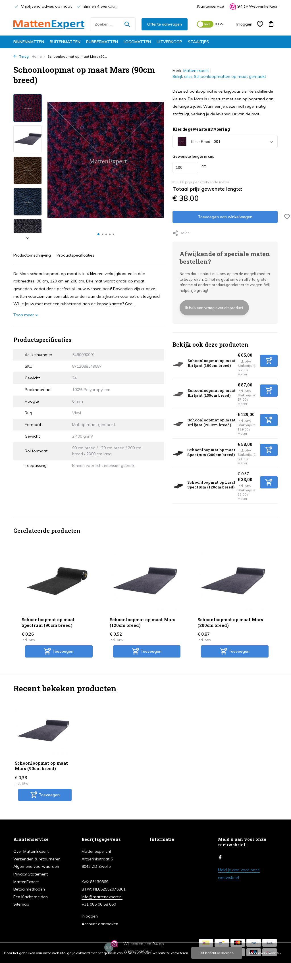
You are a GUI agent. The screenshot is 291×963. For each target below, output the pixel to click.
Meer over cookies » (265, 953)
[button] (98, 234)
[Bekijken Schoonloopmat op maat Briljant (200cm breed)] (177, 423)
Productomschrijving (32, 255)
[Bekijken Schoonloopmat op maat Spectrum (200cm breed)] (177, 453)
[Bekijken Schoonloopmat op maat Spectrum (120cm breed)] (177, 486)
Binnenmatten (28, 41)
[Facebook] (220, 857)
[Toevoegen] (269, 361)
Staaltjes (198, 41)
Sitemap (21, 904)
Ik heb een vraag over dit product (214, 307)
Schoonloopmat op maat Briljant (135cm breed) (212, 393)
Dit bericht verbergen (217, 953)
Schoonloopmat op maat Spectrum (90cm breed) (48, 622)
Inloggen (90, 916)
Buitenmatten (65, 41)
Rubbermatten (102, 41)
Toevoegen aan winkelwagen (225, 216)
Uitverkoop (169, 41)
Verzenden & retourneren (37, 859)
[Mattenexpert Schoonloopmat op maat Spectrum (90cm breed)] (57, 581)
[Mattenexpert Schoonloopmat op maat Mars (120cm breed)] (145, 581)
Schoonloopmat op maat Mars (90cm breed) (41, 765)
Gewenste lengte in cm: (193, 156)
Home (37, 56)
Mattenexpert (196, 70)
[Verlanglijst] (260, 24)
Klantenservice (210, 6)
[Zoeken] (127, 24)
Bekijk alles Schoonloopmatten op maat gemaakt (219, 76)
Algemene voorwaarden (36, 866)
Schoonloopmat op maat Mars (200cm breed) (230, 622)
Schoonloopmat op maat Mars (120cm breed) (142, 622)
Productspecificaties (75, 255)
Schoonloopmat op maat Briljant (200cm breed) (212, 422)
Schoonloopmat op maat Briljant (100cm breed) (212, 363)
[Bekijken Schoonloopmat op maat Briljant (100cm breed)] (177, 364)
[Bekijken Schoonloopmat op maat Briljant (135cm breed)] (177, 394)
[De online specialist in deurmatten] (48, 24)
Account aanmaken (100, 923)
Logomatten (137, 41)
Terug (23, 56)
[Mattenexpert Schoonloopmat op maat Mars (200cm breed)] (233, 581)
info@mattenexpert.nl (102, 896)
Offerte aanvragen (164, 24)
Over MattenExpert (31, 851)
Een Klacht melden (30, 896)
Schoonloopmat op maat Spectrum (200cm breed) (211, 452)
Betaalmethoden (29, 889)
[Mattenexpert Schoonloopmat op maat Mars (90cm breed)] (43, 730)
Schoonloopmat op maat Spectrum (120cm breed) (211, 485)
